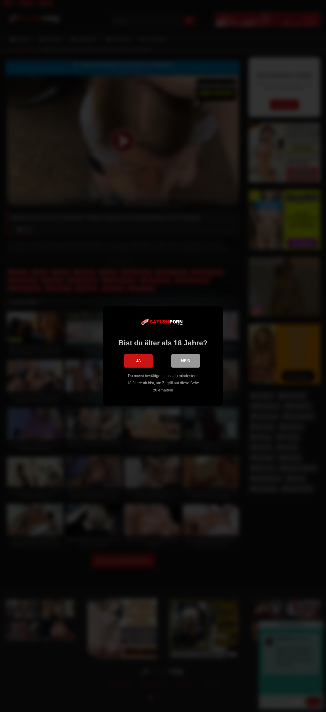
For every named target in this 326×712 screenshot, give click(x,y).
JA (138, 361)
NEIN (185, 361)
